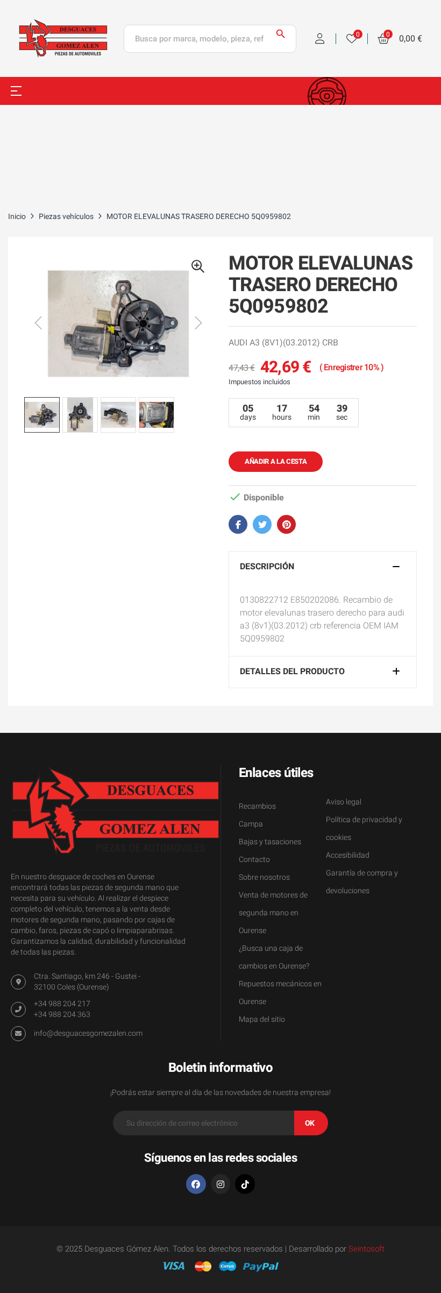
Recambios (257, 806)
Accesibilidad (347, 855)
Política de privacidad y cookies (364, 828)
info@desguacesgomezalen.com (88, 1033)
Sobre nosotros (264, 877)
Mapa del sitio (262, 1019)
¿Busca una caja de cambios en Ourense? (274, 957)
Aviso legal (343, 802)
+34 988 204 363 (62, 1014)
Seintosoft (366, 1249)
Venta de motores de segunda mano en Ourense (273, 912)
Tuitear (262, 524)
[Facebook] (196, 1184)
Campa (251, 824)
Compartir (238, 524)
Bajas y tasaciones (270, 841)
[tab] (322, 567)
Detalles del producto (292, 672)
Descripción (267, 567)
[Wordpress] (245, 1184)
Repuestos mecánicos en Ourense (280, 992)
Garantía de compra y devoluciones (362, 881)
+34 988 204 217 (62, 1003)
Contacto (254, 859)
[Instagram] (221, 1184)
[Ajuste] (320, 38)
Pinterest (286, 524)
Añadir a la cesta (276, 461)
